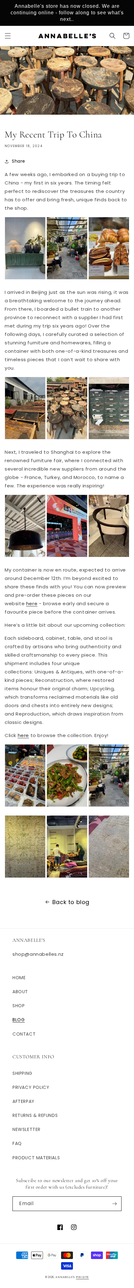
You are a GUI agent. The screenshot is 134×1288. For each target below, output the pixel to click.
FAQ (17, 1143)
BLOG (18, 1020)
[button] (8, 36)
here (31, 603)
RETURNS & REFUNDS (35, 1115)
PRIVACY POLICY (30, 1087)
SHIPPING (22, 1073)
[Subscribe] (114, 1203)
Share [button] (18, 161)
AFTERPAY (23, 1101)
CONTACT (24, 1034)
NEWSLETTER (26, 1129)
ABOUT (20, 992)
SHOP (18, 1006)
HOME (19, 977)
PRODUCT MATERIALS (36, 1158)
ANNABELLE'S (65, 1277)
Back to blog (70, 902)
